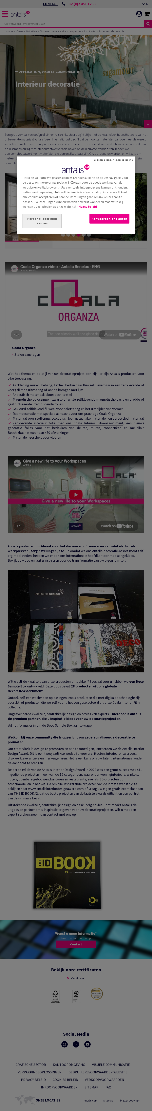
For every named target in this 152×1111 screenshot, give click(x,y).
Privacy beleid (87, 207)
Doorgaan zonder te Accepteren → (113, 159)
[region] (76, 195)
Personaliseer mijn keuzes (42, 221)
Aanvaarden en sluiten (109, 219)
